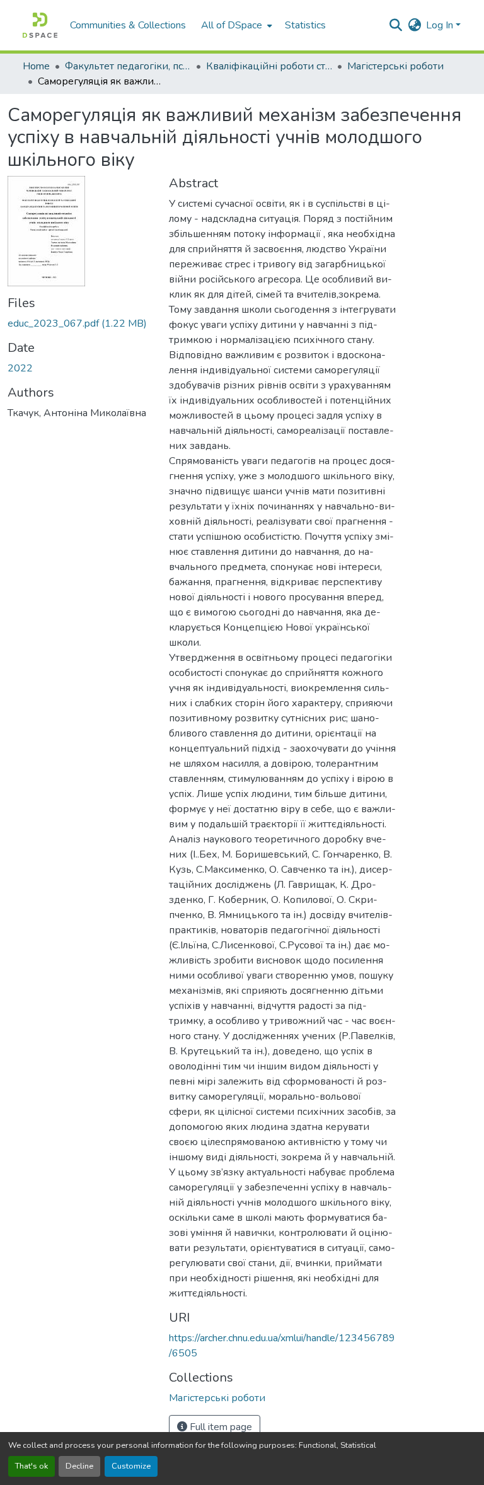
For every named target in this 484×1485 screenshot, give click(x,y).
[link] (81, 323)
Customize (131, 1466)
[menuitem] (235, 25)
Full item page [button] (219, 1427)
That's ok (31, 1466)
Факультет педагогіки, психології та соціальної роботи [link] (128, 66)
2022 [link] (20, 368)
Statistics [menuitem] (305, 25)
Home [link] (36, 66)
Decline (79, 1466)
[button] (40, 25)
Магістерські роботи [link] (395, 66)
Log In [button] (441, 25)
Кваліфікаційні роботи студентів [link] (269, 66)
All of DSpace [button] (231, 25)
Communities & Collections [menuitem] (128, 25)
